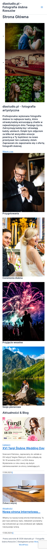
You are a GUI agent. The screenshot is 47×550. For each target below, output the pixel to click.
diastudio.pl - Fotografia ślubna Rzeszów (15, 7)
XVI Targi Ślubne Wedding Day (23, 448)
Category (6, 445)
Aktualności (7, 508)
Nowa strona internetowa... (21, 512)
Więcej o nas (8, 151)
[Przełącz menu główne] (41, 7)
